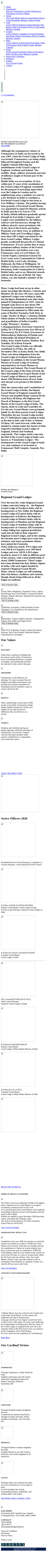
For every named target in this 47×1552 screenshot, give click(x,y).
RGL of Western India (10, 612)
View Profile (5, 146)
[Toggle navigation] (2, 3)
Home (8, 7)
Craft (8, 23)
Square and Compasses (15, 56)
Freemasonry (11, 9)
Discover (9, 11)
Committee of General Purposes (31, 34)
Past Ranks (10, 36)
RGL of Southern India (10, 601)
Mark (8, 41)
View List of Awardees (10, 1227)
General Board (24, 43)
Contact (9, 65)
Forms (20, 63)
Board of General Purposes (29, 25)
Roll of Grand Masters (30, 18)
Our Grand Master (13, 18)
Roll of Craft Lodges (36, 27)
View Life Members (9, 1268)
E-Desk (9, 61)
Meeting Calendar (13, 29)
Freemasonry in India (22, 11)
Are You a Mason (23, 14)
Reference (10, 59)
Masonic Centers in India (30, 20)
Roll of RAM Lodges (14, 54)
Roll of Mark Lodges (26, 45)
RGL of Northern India (10, 623)
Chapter (9, 32)
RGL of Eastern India (9, 585)
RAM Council (11, 52)
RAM (8, 50)
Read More (5, 1338)
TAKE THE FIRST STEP (11, 773)
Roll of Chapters (38, 36)
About (8, 16)
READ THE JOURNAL (11, 1187)
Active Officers (12, 25)
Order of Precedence (20, 27)
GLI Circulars (11, 63)
